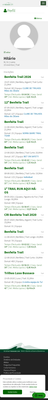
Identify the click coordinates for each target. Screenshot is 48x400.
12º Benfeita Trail (16, 102)
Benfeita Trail (14, 122)
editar (8, 52)
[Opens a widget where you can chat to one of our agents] (39, 396)
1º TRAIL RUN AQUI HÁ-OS (20, 190)
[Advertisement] (24, 317)
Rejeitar (32, 392)
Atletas (6, 362)
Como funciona (10, 368)
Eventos (7, 357)
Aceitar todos (12, 392)
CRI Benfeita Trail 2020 (20, 215)
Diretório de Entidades (12, 359)
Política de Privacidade (12, 373)
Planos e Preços (10, 370)
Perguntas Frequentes (12, 365)
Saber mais (33, 387)
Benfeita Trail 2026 (17, 77)
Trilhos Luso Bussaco (19, 273)
